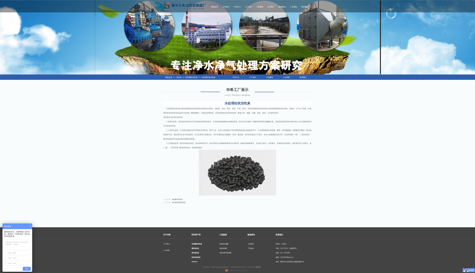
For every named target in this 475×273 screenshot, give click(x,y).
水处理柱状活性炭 (208, 77)
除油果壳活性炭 (174, 199)
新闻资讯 (282, 7)
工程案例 (259, 7)
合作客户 (271, 7)
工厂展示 (248, 7)
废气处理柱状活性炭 (176, 202)
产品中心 (237, 7)
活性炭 (178, 77)
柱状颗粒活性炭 (191, 77)
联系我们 (304, 7)
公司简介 (226, 7)
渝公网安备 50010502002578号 (237, 270)
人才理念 (293, 7)
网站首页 (168, 77)
